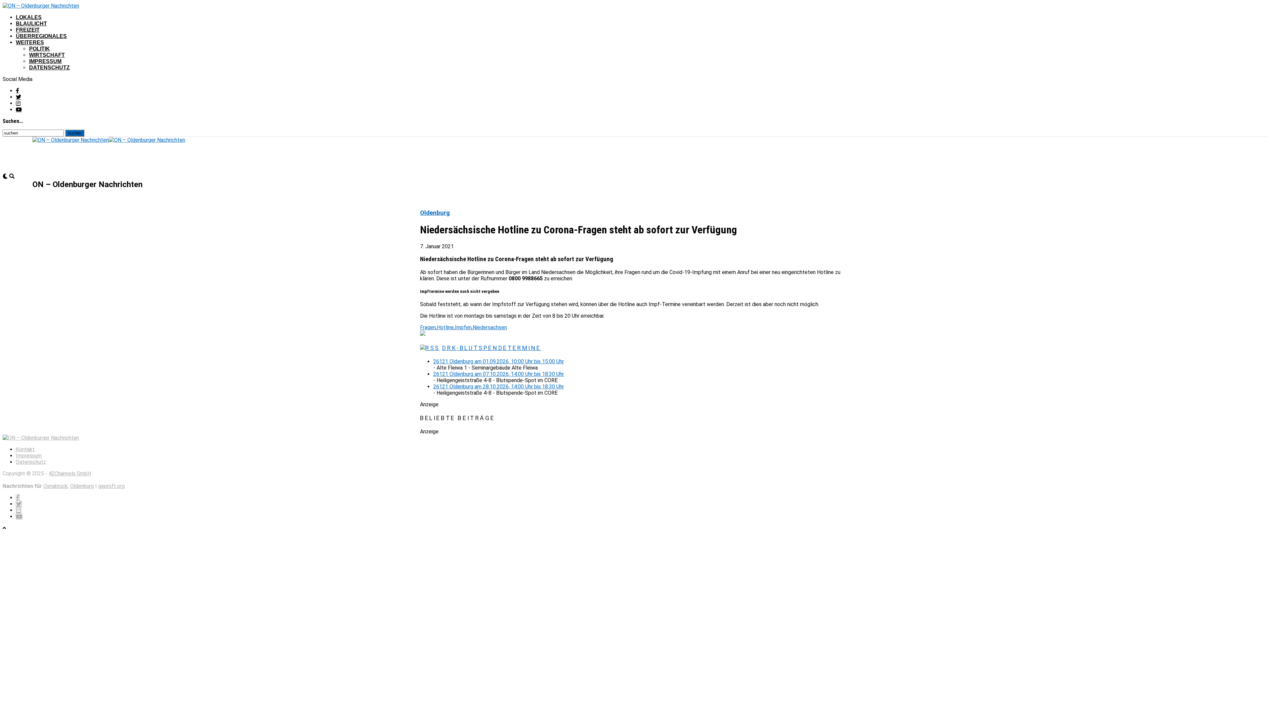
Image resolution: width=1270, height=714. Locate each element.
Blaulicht (31, 23)
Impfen (463, 327)
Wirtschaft (47, 55)
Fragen (428, 327)
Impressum (45, 61)
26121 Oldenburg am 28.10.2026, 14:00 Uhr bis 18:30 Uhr (498, 386)
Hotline (445, 327)
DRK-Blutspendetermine (491, 347)
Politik (39, 49)
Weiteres (30, 42)
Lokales (29, 17)
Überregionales (41, 36)
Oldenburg (82, 486)
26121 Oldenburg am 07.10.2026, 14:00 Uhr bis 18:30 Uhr (498, 374)
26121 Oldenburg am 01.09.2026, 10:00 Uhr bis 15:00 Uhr (498, 361)
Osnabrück (55, 486)
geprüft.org (111, 486)
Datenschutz (49, 67)
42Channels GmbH (70, 473)
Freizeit (28, 30)
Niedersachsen (490, 327)
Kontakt (25, 449)
